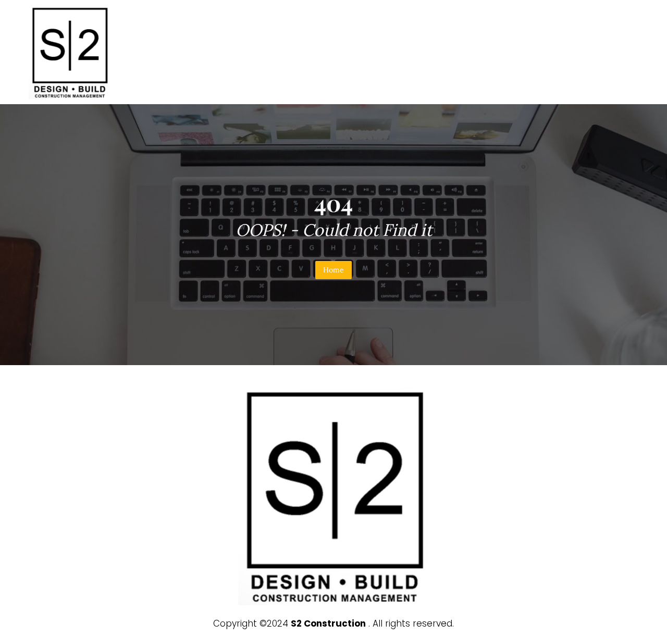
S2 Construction (328, 623)
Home (333, 269)
